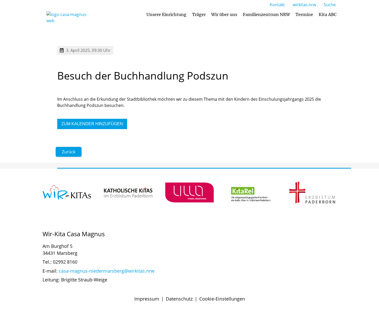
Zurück (68, 152)
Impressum (146, 299)
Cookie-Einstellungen (222, 299)
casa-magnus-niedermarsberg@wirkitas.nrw (106, 271)
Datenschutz (179, 299)
